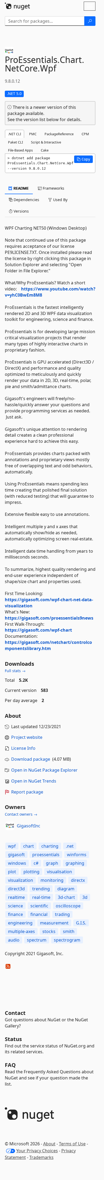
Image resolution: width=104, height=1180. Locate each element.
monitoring (52, 880)
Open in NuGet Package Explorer (44, 770)
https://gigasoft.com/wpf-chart (38, 630)
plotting (31, 872)
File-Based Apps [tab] (20, 150)
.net (70, 846)
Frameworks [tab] (53, 188)
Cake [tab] (45, 150)
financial (38, 914)
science (15, 906)
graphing (75, 863)
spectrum (36, 940)
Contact (15, 1012)
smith (68, 931)
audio (13, 940)
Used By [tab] (59, 199)
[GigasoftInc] (10, 826)
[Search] (89, 21)
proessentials (45, 855)
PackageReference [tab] (59, 133)
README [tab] (21, 188)
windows (17, 863)
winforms (76, 855)
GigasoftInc (28, 826)
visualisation (59, 872)
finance (15, 914)
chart (28, 846)
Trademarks (41, 1157)
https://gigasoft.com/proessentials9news (49, 618)
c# (36, 863)
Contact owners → (21, 814)
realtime (16, 897)
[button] (83, 159)
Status (13, 1039)
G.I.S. (81, 923)
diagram (65, 889)
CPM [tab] (85, 133)
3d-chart (66, 897)
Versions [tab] (21, 211)
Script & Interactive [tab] (46, 142)
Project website (26, 737)
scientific (39, 906)
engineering (20, 923)
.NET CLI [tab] (14, 133)
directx (78, 880)
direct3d (16, 889)
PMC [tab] (33, 133)
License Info (23, 748)
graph (52, 863)
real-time (41, 897)
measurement (54, 923)
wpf (12, 846)
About (49, 1144)
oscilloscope (68, 906)
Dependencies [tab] (26, 199)
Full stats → (15, 670)
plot (12, 872)
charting (49, 846)
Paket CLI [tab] (15, 142)
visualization (20, 880)
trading (62, 914)
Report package (27, 792)
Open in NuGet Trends (33, 781)
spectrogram (67, 940)
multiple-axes (21, 931)
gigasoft (16, 855)
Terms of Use (72, 1144)
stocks (48, 931)
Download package (30, 759)
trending (41, 889)
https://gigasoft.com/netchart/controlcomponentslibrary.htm (48, 645)
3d (84, 897)
